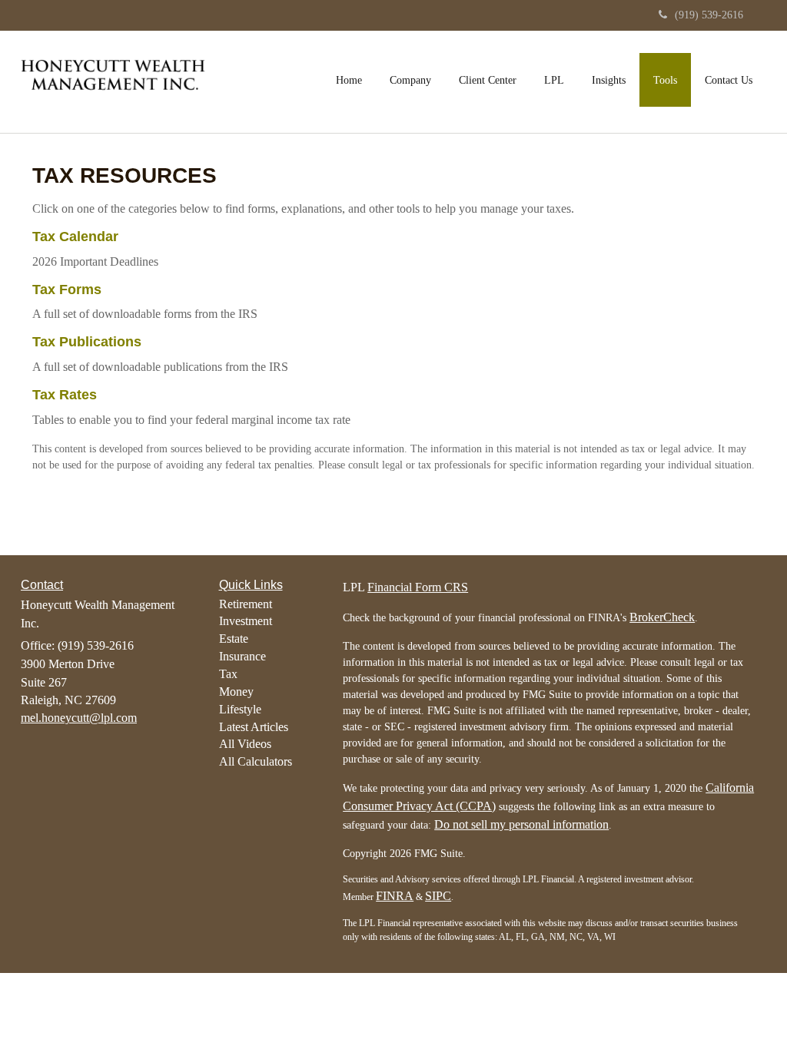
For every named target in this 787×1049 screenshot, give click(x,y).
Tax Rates (64, 394)
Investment (245, 620)
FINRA (394, 895)
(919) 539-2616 (709, 15)
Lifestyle (240, 709)
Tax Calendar (75, 236)
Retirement (245, 604)
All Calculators (255, 761)
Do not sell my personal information (521, 824)
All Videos (245, 743)
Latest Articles (253, 726)
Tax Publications (86, 341)
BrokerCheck (662, 617)
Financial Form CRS (417, 587)
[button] (410, 80)
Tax (228, 673)
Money (236, 691)
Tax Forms (66, 289)
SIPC (438, 895)
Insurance (242, 656)
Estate (233, 638)
